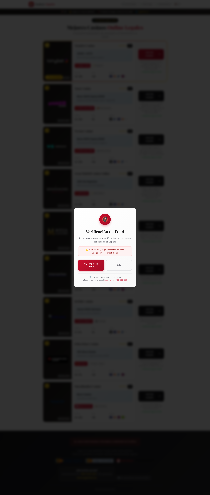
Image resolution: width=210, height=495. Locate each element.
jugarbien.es (109, 280)
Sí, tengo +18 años (91, 265)
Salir (118, 265)
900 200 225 (121, 280)
